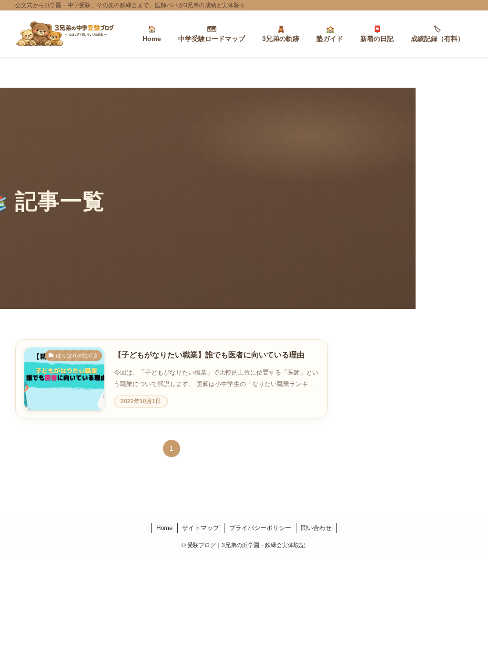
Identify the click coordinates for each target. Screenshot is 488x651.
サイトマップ (200, 527)
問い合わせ (316, 527)
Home (164, 527)
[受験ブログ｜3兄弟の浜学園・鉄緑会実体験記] (65, 34)
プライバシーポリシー (260, 527)
